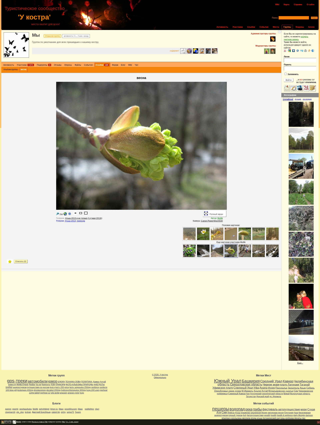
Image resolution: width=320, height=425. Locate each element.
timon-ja (54, 409)
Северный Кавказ (237, 393)
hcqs (82, 393)
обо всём (55, 393)
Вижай (287, 394)
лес (303, 418)
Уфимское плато (222, 387)
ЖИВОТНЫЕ (22, 384)
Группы (287, 27)
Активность (222, 27)
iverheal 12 (45, 393)
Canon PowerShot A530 (212, 221)
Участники (237, 27)
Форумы (300, 27)
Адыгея (257, 391)
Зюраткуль (293, 388)
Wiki (277, 4)
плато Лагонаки (289, 384)
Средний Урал (271, 381)
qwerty (15, 409)
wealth (267, 415)
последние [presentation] (307, 99)
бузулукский (256, 394)
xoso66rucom (70, 409)
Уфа (256, 387)
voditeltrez (89, 409)
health (273, 415)
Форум (115, 65)
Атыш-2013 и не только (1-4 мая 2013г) (83, 218)
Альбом (251, 27)
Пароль (287, 64)
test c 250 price (62, 387)
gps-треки (17, 380)
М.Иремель (247, 391)
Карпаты (46, 384)
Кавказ (96, 382)
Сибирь (310, 388)
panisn (8, 409)
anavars (63, 393)
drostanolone (40, 390)
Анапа (263, 387)
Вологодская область (300, 394)
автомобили (38, 381)
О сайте (310, 4)
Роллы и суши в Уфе (40, 422)
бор (248, 394)
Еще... (300, 363)
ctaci (97, 409)
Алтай (103, 382)
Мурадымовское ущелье (280, 391)
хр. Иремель (275, 396)
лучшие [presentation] (298, 99)
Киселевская (305, 413)
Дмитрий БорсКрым (41, 412)
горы (282, 418)
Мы (36, 35)
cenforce (95, 387)
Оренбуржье (221, 391)
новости (12, 384)
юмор (52, 381)
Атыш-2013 (70, 221)
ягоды (253, 418)
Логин (287, 56)
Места (276, 27)
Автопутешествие (255, 415)
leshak (28, 412)
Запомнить (292, 74)
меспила (246, 418)
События (264, 27)
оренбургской (268, 394)
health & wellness (285, 415)
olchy (63, 412)
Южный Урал (227, 380)
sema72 (70, 412)
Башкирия (251, 381)
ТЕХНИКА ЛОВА (73, 382)
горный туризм (235, 415)
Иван (61, 409)
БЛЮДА (61, 382)
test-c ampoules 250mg (80, 387)
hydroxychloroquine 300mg (73, 390)
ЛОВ (53, 384)
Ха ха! (38, 384)
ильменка (245, 413)
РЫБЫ (32, 384)
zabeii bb (56, 412)
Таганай (305, 384)
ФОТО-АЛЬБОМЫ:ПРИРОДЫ (79, 384)
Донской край (262, 396)
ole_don (20, 412)
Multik (220, 218)
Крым (303, 388)
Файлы (78, 65)
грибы (257, 409)
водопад (237, 409)
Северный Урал (243, 387)
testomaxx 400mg (25, 390)
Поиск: (275, 18)
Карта (286, 4)
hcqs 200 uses (93, 390)
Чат (136, 65)
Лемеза (230, 413)
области (279, 394)
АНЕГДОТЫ (99, 384)
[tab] (289, 99)
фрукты (298, 418)
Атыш (237, 413)
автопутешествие (289, 409)
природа (81, 221)
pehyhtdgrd (44, 409)
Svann (78, 412)
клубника (289, 418)
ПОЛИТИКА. (87, 382)
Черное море (271, 384)
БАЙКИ (9, 387)
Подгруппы (43, 65)
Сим (296, 391)
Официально (160, 377)
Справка (298, 4)
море (303, 409)
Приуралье (281, 388)
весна (23, 69)
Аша (296, 413)
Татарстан (251, 396)
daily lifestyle (299, 415)
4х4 (244, 415)
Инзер (271, 387)
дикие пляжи (234, 391)
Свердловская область (246, 384)
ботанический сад (271, 418)
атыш (259, 418)
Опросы (68, 65)
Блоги (311, 27)
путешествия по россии (38, 387)
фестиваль (270, 409)
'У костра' (34, 17)
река (248, 409)
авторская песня (276, 413)
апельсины (236, 418)
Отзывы (58, 65)
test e (52, 387)
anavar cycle (73, 393)
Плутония (289, 413)
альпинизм (255, 413)
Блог (123, 65)
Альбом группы (11, 69)
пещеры (220, 408)
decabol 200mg (53, 390)
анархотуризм (19, 387)
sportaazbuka (25, 409)
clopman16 (10, 412)
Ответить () (20, 261)
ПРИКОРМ (60, 384)
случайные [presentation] (288, 99)
